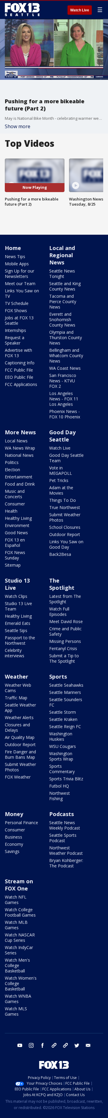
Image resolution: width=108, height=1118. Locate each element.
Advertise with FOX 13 (18, 352)
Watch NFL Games (15, 899)
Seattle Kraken (63, 719)
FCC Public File (19, 370)
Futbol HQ (59, 786)
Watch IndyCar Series (19, 950)
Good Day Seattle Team (66, 457)
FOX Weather (18, 777)
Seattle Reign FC (65, 726)
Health (11, 511)
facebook (42, 1045)
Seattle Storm (62, 712)
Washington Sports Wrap (61, 756)
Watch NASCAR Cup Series (20, 937)
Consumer (15, 504)
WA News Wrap (20, 448)
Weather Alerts (19, 717)
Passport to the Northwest (20, 640)
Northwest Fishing (59, 795)
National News (19, 455)
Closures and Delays (17, 727)
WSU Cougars (62, 746)
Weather (16, 676)
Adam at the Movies (61, 490)
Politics (12, 462)
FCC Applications (21, 384)
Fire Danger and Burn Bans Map (20, 754)
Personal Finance (21, 822)
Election (12, 469)
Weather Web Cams (18, 687)
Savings (12, 851)
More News (20, 432)
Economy (14, 844)
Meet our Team (20, 283)
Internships (15, 330)
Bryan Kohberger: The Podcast (66, 863)
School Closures (64, 527)
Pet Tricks (58, 480)
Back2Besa (60, 554)
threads (65, 1045)
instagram (31, 1045)
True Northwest (64, 507)
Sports (58, 676)
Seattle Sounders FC (65, 702)
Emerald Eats (17, 623)
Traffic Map (16, 698)
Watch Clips (16, 596)
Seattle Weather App (20, 707)
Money (14, 814)
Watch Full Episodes (59, 611)
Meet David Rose (66, 621)
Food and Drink (20, 484)
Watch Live (79, 10)
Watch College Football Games (20, 912)
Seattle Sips (16, 630)
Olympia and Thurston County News (65, 337)
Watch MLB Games (16, 924)
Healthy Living (18, 518)
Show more (17, 126)
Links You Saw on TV (22, 293)
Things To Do (62, 500)
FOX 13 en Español (15, 542)
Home (13, 248)
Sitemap (13, 565)
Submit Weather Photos (64, 517)
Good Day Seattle (62, 436)
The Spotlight (61, 584)
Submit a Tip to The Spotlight (64, 658)
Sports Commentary (62, 768)
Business (13, 837)
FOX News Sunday (15, 555)
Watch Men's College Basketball (17, 965)
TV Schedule (16, 303)
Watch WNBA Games (18, 998)
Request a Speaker (14, 340)
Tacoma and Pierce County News (62, 301)
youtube (20, 1045)
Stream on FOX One (19, 885)
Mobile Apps (17, 264)
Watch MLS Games (16, 1011)
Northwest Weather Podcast (66, 850)
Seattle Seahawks (66, 685)
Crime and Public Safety (65, 631)
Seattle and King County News (65, 286)
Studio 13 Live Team (18, 606)
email (88, 1045)
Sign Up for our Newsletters (19, 273)
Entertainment (18, 477)
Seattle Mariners (65, 692)
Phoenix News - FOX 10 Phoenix (64, 414)
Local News (16, 441)
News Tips (15, 256)
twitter (77, 1045)
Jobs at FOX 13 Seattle (19, 320)
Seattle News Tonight (62, 273)
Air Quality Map (19, 737)
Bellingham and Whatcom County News (66, 355)
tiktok (54, 1045)
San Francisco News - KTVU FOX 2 (62, 380)
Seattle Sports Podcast (62, 837)
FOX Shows (16, 310)
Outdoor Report (64, 534)
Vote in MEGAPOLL (60, 470)
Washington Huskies (60, 736)
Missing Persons (65, 641)
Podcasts (61, 814)
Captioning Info (19, 363)
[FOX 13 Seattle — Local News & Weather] (22, 9)
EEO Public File (19, 377)
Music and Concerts (15, 493)
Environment (17, 525)
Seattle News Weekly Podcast (64, 825)
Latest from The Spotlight (65, 598)
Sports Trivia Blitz (66, 779)
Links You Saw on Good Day (66, 544)
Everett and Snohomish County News (62, 319)
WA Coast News (65, 368)
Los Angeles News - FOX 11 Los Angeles (63, 398)
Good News (16, 532)
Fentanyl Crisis (63, 648)
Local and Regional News (62, 255)
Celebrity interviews (14, 652)
